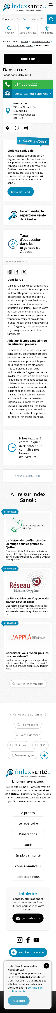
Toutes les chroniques (30, 684)
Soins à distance (28, 32)
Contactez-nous (28, 877)
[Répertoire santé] (44, 755)
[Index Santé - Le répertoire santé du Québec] (24, 7)
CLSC (42, 745)
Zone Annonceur (28, 866)
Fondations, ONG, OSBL (20, 45)
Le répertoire (28, 823)
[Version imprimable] (26, 128)
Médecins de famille (30, 714)
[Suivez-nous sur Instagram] (10, 272)
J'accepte (18, 1001)
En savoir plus (20, 192)
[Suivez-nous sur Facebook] (17, 272)
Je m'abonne (31, 918)
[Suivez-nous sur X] (24, 272)
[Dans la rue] (28, 59)
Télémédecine (30, 724)
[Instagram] (19, 940)
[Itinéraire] (7, 128)
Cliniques (20, 745)
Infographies (46, 32)
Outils (28, 845)
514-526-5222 (25, 84)
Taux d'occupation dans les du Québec (30, 244)
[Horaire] (16, 128)
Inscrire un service (31, 952)
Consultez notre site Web (31, 93)
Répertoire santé (41, 41)
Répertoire (9, 32)
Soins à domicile (30, 735)
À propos (28, 813)
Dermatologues (24, 755)
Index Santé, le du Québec (33, 215)
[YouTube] (36, 940)
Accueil (24, 41)
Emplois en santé (28, 855)
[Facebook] (28, 940)
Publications (28, 834)
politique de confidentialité (25, 989)
